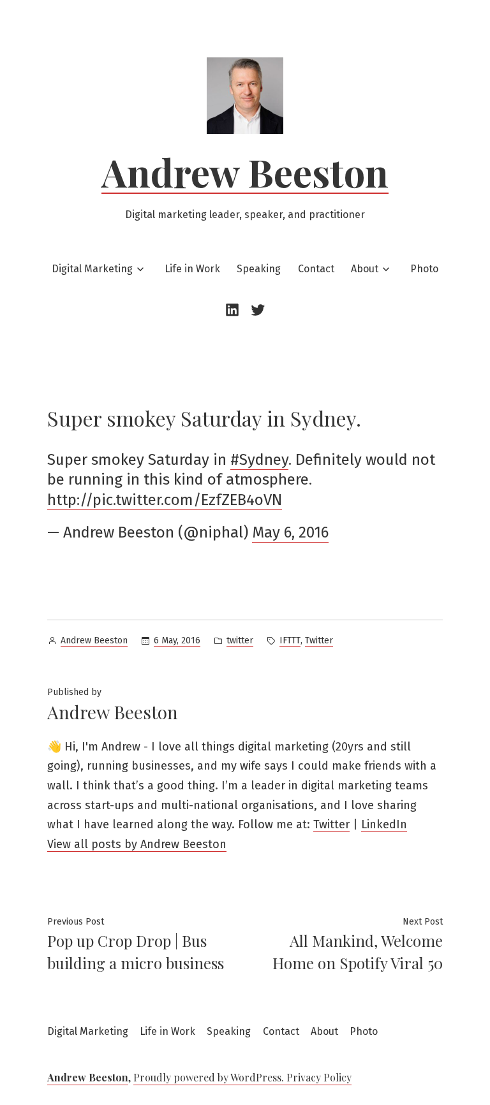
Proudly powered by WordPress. (209, 1077)
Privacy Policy (319, 1077)
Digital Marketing (92, 269)
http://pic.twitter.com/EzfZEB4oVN (164, 500)
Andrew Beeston (245, 171)
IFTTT (290, 640)
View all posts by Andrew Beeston (136, 844)
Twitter (319, 640)
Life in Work (192, 269)
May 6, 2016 (290, 532)
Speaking (259, 269)
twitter (239, 640)
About (364, 269)
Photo (424, 269)
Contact (316, 269)
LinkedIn (384, 824)
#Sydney (259, 460)
